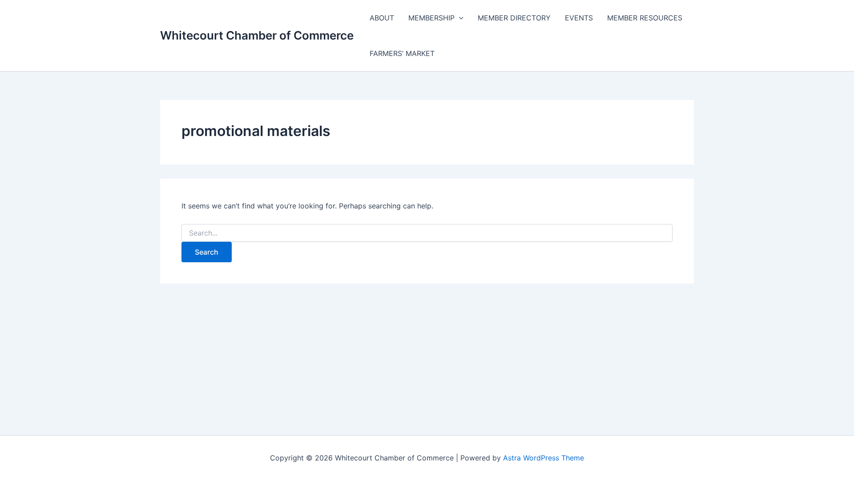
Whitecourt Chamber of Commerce (257, 35)
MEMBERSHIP (431, 17)
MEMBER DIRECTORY (514, 17)
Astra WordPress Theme (543, 457)
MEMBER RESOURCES (644, 17)
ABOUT (382, 17)
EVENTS (579, 17)
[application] (459, 18)
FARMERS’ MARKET (402, 53)
